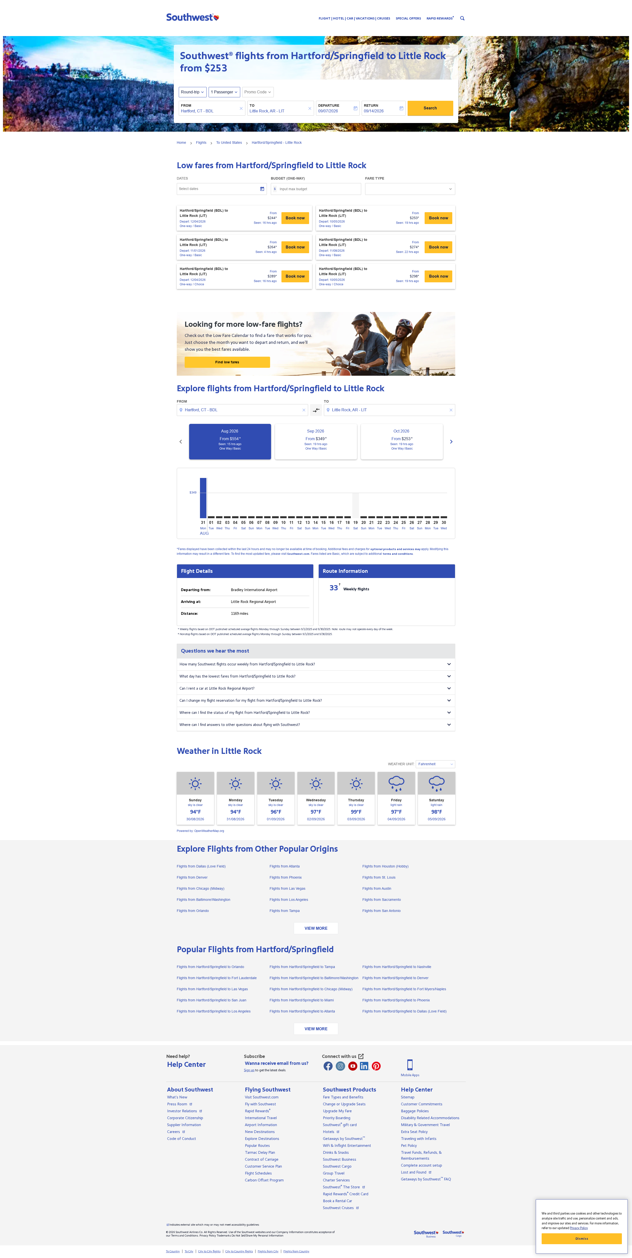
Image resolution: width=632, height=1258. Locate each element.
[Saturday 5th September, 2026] (243, 517)
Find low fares (227, 362)
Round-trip (190, 92)
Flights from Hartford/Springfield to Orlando (210, 967)
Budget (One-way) (288, 178)
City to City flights (209, 1251)
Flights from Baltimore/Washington (203, 900)
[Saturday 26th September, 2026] (412, 517)
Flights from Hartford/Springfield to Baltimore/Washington (314, 978)
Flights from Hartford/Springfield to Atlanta (302, 1011)
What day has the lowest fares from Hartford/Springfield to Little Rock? (237, 676)
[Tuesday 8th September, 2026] (267, 517)
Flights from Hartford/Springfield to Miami (302, 1000)
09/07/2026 (328, 111)
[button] (194, 16)
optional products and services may (395, 549)
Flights (201, 142)
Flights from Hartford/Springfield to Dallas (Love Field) (404, 1011)
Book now (295, 218)
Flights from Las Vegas (287, 888)
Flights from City (268, 1251)
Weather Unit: (401, 764)
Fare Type (374, 178)
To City (189, 1251)
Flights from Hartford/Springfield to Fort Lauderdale (217, 978)
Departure (328, 105)
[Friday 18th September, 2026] (347, 517)
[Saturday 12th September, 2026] (299, 517)
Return (371, 105)
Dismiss (581, 1239)
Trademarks (224, 1235)
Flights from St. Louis (378, 877)
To (252, 105)
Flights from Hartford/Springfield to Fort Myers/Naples (404, 989)
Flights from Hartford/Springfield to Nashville (396, 967)
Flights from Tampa (285, 911)
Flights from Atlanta (285, 866)
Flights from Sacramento (381, 900)
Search (430, 108)
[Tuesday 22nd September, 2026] (379, 517)
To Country (173, 1251)
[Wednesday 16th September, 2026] (331, 517)
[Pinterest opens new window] (376, 1066)
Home (181, 142)
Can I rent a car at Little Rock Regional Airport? (217, 688)
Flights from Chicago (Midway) (200, 888)
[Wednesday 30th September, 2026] (444, 517)
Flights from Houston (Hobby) (385, 866)
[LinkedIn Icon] (365, 1066)
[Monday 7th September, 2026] (259, 517)
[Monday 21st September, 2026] (371, 517)
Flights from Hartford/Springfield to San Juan (211, 1000)
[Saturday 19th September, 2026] (355, 505)
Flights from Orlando (193, 911)
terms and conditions (398, 554)
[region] (581, 1226)
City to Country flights (239, 1251)
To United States (229, 142)
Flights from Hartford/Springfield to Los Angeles (214, 1011)
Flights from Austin (376, 888)
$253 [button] (215, 68)
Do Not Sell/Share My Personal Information (257, 1235)
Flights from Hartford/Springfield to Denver (395, 978)
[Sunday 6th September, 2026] (251, 517)
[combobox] (209, 111)
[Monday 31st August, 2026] (203, 498)
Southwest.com (298, 554)
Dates (182, 178)
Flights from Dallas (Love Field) (201, 866)
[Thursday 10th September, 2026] (283, 517)
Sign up (249, 1070)
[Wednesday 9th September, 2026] (275, 517)
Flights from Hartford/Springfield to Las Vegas (212, 989)
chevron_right (451, 442)
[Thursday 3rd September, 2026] (227, 517)
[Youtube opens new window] (353, 1066)
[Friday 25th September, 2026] (403, 517)
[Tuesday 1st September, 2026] (211, 517)
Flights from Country (296, 1251)
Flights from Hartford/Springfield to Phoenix (396, 1000)
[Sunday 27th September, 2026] (419, 517)
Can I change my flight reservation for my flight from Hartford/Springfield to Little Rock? (250, 700)
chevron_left (181, 442)
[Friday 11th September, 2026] (291, 517)
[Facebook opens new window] (328, 1066)
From (186, 105)
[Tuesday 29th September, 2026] (436, 517)
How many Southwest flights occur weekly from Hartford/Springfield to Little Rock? (247, 664)
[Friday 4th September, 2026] (235, 517)
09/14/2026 (374, 111)
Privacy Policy (207, 1235)
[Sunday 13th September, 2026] (307, 517)
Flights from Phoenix (286, 877)
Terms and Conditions (184, 1235)
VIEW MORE (316, 928)
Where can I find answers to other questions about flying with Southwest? (239, 724)
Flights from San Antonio (381, 911)
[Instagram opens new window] (340, 1066)
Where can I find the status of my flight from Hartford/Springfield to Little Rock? (244, 712)
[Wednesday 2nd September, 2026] (219, 517)
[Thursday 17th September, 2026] (339, 517)
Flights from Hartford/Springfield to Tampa (302, 967)
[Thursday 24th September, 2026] (396, 517)
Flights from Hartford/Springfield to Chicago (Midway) (311, 989)
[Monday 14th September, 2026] (315, 517)
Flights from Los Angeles (289, 900)
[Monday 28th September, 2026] (428, 517)
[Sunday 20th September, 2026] (363, 517)
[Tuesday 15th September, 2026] (323, 517)
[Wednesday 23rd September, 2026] (387, 517)
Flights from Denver (192, 877)
